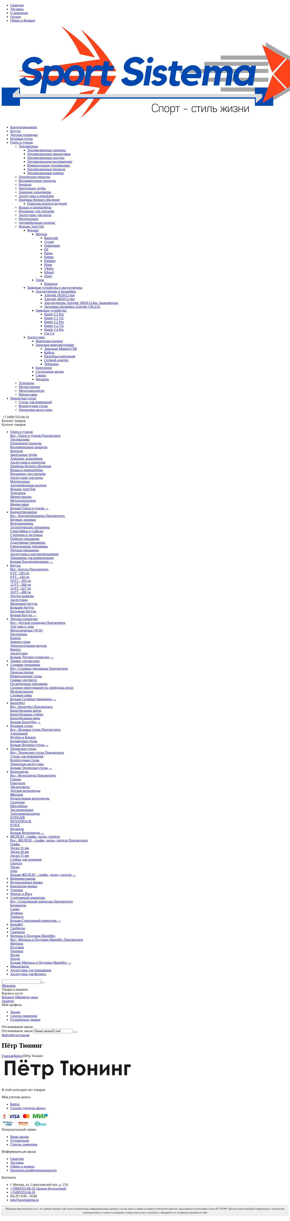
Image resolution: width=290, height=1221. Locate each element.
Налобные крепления (59, 356)
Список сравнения (23, 1016)
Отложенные (19, 1140)
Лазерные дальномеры (35, 192)
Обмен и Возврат (22, 20)
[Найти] (42, 982)
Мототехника (28, 219)
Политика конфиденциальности (33, 1170)
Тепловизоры (28, 146)
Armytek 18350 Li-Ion (59, 295)
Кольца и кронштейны (35, 207)
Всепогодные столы (33, 406)
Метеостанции (29, 387)
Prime (48, 264)
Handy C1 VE (54, 318)
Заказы (15, 1012)
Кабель (49, 352)
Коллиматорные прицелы (37, 180)
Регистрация (20, 1035)
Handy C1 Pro (54, 314)
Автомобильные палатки (37, 222)
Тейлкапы (51, 364)
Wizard (49, 272)
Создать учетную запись (27, 1108)
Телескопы (26, 383)
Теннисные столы (23, 398)
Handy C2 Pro (54, 322)
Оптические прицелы (34, 177)
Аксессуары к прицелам (36, 196)
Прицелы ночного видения (47, 203)
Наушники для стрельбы (36, 211)
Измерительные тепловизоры (48, 165)
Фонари (33, 230)
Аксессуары (36, 337)
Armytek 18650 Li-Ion (59, 299)
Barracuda (51, 238)
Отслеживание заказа (17, 1031)
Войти (6, 1035)
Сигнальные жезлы (50, 371)
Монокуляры (28, 394)
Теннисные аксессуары (35, 410)
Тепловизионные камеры (45, 173)
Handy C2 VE (54, 326)
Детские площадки (24, 135)
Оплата (15, 16)
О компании (19, 13)
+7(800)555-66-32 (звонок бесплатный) (38, 1188)
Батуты (15, 131)
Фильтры (42, 379)
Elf (46, 249)
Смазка (41, 375)
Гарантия (17, 5)
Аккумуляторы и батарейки (56, 291)
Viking (48, 268)
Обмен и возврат (22, 1166)
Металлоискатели (31, 390)
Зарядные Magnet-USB (60, 348)
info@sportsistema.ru (24, 1200)
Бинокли (25, 184)
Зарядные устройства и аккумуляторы (54, 287)
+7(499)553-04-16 (22, 1192)
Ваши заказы (19, 1136)
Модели (41, 234)
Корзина (8, 997)
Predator (49, 261)
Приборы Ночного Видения (39, 200)
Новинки (51, 284)
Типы (40, 280)
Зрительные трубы (32, 188)
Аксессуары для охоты (35, 215)
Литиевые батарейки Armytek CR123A (72, 306)
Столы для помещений (35, 402)
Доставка (17, 9)
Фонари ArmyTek (31, 226)
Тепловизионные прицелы (46, 150)
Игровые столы (21, 138)
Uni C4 (49, 333)
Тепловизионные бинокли (46, 169)
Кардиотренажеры (23, 127)
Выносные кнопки (49, 341)
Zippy (48, 276)
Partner (49, 257)
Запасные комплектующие (55, 345)
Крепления (44, 368)
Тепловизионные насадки (46, 158)
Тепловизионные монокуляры (49, 154)
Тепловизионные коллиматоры (49, 161)
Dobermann (52, 245)
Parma (48, 253)
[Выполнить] (75, 1032)
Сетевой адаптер (56, 360)
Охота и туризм (21, 142)
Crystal (49, 242)
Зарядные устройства (51, 310)
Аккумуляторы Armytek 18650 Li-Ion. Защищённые (81, 303)
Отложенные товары (25, 1019)
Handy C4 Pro (54, 329)
